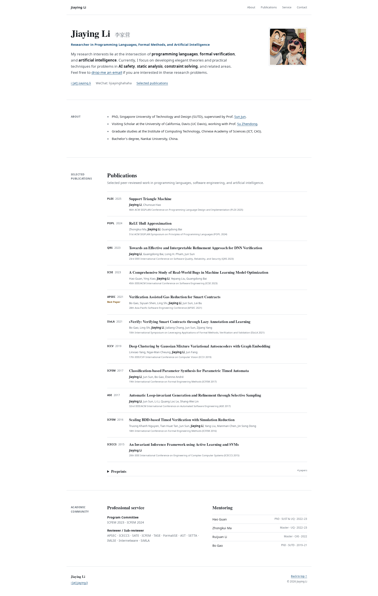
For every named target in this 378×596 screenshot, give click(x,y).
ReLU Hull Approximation (150, 223)
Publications (269, 7)
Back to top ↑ (299, 576)
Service (286, 7)
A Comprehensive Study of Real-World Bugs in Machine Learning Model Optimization (198, 272)
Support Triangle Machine (150, 198)
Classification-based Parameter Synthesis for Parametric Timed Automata (189, 370)
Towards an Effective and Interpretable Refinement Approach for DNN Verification (195, 247)
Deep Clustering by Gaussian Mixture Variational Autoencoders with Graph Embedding (199, 346)
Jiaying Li (78, 7)
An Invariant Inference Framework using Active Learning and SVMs (184, 444)
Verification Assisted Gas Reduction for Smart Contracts (174, 297)
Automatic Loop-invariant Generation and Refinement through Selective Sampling (195, 395)
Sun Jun (240, 116)
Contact (302, 7)
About (251, 7)
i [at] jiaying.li (81, 83)
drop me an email (106, 72)
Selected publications (152, 83)
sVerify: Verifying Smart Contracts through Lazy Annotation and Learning (189, 321)
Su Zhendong (247, 124)
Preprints (209, 471)
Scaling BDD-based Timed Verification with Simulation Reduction (181, 419)
